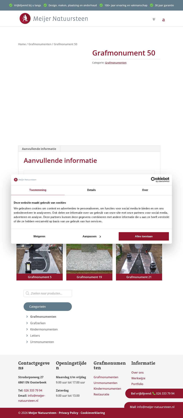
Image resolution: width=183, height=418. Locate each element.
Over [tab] (145, 189)
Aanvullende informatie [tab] (39, 149)
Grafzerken (38, 323)
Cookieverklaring (93, 413)
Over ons (137, 372)
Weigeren (39, 236)
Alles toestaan (144, 236)
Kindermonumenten (44, 329)
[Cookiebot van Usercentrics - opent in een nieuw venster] (153, 179)
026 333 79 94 (152, 393)
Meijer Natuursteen (42, 413)
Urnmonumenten (42, 342)
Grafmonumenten (39, 44)
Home (22, 44)
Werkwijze (138, 378)
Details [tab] (91, 189)
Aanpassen (90, 236)
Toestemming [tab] (37, 189)
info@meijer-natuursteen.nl (152, 407)
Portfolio (137, 384)
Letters (35, 336)
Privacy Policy (68, 413)
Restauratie (101, 394)
